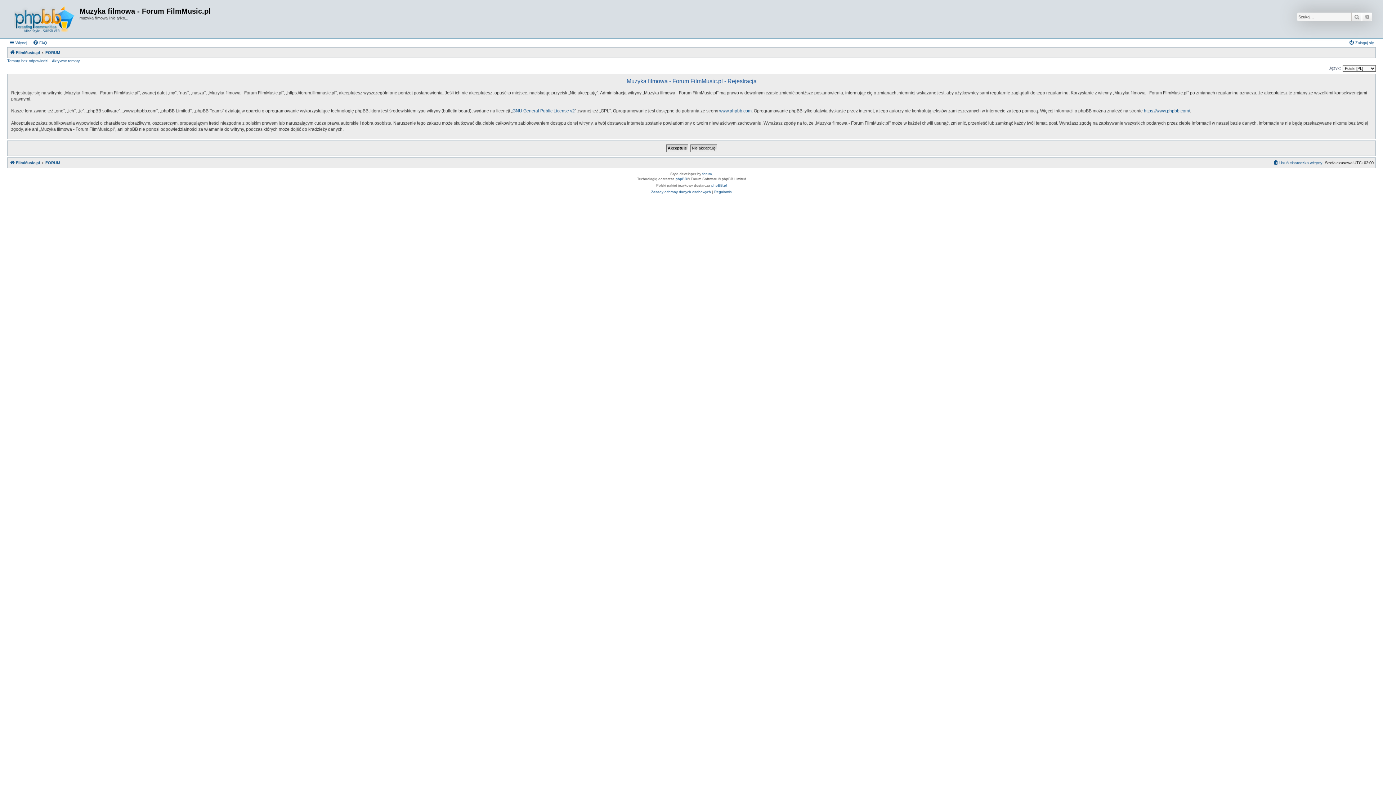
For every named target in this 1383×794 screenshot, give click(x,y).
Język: (1335, 68)
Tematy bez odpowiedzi (27, 61)
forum (707, 174)
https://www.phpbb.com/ (1167, 110)
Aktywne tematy (66, 61)
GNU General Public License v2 (544, 110)
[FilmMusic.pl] (44, 19)
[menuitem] (40, 43)
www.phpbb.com (735, 110)
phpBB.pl (719, 185)
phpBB (681, 179)
